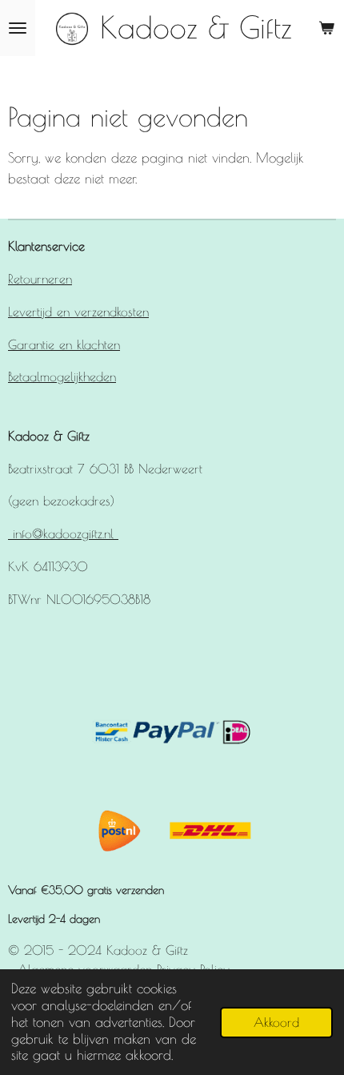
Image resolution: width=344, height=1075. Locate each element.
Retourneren (40, 278)
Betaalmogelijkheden (62, 376)
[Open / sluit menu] (17, 28)
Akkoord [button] (276, 1022)
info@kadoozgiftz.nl (63, 533)
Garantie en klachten (64, 344)
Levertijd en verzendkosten (78, 311)
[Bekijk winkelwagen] (326, 28)
